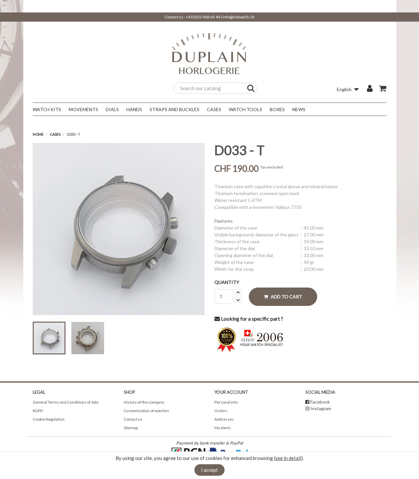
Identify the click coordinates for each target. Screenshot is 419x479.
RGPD (38, 410)
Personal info (226, 402)
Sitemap (131, 427)
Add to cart (286, 296)
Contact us (133, 419)
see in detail (288, 458)
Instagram (320, 408)
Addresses (224, 419)
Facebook (320, 402)
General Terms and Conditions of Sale (66, 402)
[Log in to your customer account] (370, 89)
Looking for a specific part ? (251, 318)
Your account (231, 392)
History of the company (144, 402)
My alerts (222, 427)
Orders (221, 410)
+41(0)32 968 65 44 (203, 16)
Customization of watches (146, 410)
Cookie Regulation (48, 419)
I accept (209, 470)
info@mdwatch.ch (238, 16)
